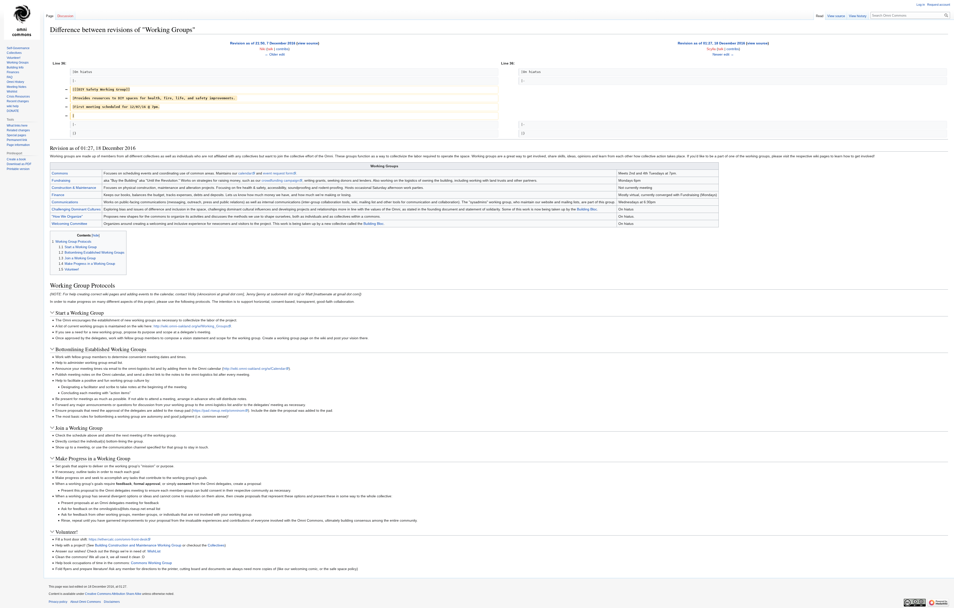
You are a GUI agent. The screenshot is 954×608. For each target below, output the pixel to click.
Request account (938, 4)
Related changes (18, 130)
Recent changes (18, 101)
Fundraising (61, 180)
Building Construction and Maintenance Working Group (138, 545)
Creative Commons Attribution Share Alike (113, 594)
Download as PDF (19, 164)
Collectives (216, 545)
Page (49, 16)
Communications (65, 202)
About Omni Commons (85, 602)
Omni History (15, 82)
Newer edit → (723, 54)
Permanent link (17, 140)
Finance (58, 195)
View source (836, 16)
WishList (153, 551)
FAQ (9, 77)
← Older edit (275, 54)
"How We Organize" (67, 216)
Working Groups (18, 62)
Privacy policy (58, 602)
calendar (245, 173)
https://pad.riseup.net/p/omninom (219, 410)
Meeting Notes (16, 87)
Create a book (16, 159)
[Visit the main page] (22, 20)
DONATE (13, 111)
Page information (18, 145)
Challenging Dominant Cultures (76, 209)
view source (308, 43)
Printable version (18, 169)
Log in (920, 4)
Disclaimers (112, 602)
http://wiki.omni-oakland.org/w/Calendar (254, 369)
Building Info (15, 67)
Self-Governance (18, 48)
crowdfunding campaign (280, 180)
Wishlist (12, 91)
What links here (17, 125)
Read (819, 16)
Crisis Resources (18, 96)
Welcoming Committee (69, 224)
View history (858, 16)
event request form (278, 173)
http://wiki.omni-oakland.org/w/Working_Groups (191, 326)
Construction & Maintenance (74, 188)
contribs (282, 49)
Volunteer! (13, 58)
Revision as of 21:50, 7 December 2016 (262, 43)
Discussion (65, 16)
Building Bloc (587, 209)
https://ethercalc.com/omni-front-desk (118, 539)
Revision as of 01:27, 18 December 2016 (711, 43)
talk (270, 49)
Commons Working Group (151, 563)
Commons (60, 173)
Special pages (16, 135)
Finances (13, 72)
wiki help (13, 106)
